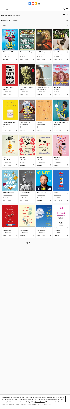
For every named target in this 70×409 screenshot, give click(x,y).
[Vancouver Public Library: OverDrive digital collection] (35, 3)
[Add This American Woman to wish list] (17, 60)
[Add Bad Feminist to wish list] (67, 236)
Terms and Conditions (32, 397)
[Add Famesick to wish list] (67, 60)
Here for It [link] (57, 157)
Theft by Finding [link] (8, 87)
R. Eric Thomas (58, 159)
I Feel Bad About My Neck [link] (9, 122)
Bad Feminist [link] (57, 228)
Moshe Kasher (7, 230)
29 (47, 243)
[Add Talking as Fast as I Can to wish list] (50, 95)
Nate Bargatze (41, 195)
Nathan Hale (24, 54)
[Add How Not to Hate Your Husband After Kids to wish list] (34, 236)
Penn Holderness (8, 195)
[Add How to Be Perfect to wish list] (50, 236)
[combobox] (31, 9)
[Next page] (51, 243)
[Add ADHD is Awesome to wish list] (17, 201)
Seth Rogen (58, 195)
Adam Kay (57, 124)
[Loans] (63, 9)
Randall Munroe (25, 159)
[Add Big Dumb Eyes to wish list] (50, 201)
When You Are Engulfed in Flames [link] (26, 87)
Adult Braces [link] (57, 87)
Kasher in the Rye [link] (8, 228)
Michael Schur (41, 230)
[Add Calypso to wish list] (50, 130)
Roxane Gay (58, 230)
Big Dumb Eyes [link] (41, 193)
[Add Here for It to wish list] (67, 165)
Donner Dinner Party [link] (26, 52)
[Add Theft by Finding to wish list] (17, 95)
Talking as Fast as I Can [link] (43, 87)
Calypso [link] (39, 122)
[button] (64, 16)
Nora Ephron (7, 124)
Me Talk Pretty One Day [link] (43, 52)
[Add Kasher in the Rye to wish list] (17, 236)
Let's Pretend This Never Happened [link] (26, 122)
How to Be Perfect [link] (42, 228)
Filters (4, 25)
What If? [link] (22, 157)
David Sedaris (41, 54)
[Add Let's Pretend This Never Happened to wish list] (34, 130)
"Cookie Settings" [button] (40, 402)
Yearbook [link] (56, 193)
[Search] (2, 9)
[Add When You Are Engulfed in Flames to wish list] (34, 95)
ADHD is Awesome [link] (8, 193)
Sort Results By (5, 20)
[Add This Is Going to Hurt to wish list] (67, 130)
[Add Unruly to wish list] (17, 165)
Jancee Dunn (24, 230)
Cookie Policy (48, 404)
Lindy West (57, 89)
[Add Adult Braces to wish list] (67, 95)
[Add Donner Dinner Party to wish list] (34, 60)
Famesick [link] (56, 52)
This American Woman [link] (9, 52)
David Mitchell (7, 159)
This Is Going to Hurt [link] (60, 122)
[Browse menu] (67, 9)
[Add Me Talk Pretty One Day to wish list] (50, 60)
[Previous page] (20, 243)
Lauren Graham (42, 89)
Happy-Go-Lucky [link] (25, 193)
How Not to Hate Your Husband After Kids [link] (26, 228)
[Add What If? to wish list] (34, 165)
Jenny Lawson (24, 124)
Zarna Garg (7, 54)
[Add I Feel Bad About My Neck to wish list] (17, 130)
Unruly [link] (5, 157)
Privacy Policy (45, 397)
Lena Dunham (58, 54)
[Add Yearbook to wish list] (67, 201)
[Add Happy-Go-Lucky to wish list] (34, 201)
